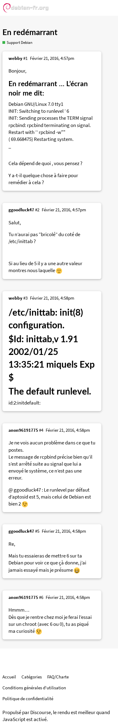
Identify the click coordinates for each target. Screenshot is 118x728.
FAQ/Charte (58, 677)
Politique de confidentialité (27, 698)
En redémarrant (29, 33)
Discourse (40, 712)
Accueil (9, 677)
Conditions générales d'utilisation (34, 688)
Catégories (31, 677)
